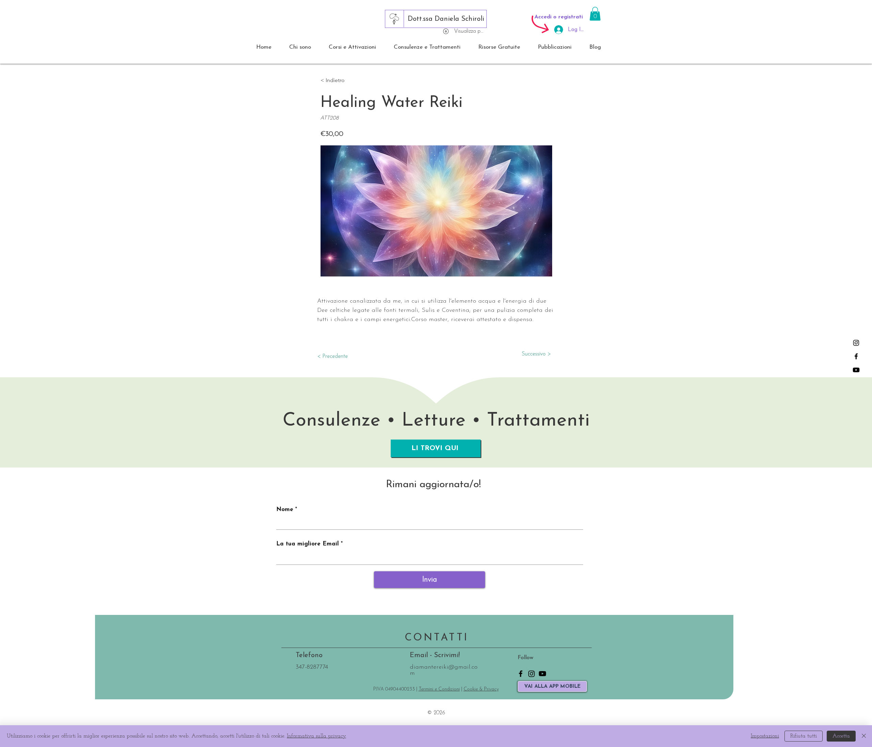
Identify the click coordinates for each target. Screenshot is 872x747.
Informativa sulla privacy (316, 736)
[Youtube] (856, 370)
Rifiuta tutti (803, 736)
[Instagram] (856, 343)
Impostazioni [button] (765, 736)
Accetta (841, 736)
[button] (595, 14)
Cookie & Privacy (481, 689)
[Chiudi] (864, 736)
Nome (284, 509)
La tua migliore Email (307, 544)
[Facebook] (856, 356)
